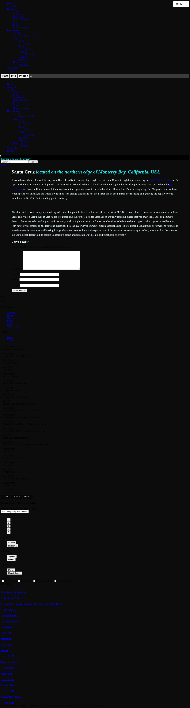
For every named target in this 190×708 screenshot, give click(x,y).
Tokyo (28, 49)
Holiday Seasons (21, 27)
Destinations (13, 30)
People (16, 25)
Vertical (11, 543)
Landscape (18, 14)
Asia (15, 38)
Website (15, 285)
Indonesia (23, 41)
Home (10, 3)
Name (15, 274)
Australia (17, 33)
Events (16, 22)
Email (15, 279)
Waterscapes (13, 326)
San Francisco (13, 340)
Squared (11, 556)
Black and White (21, 19)
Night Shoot (18, 17)
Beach (10, 337)
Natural (11, 559)
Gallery (10, 9)
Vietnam (23, 59)
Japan (21, 46)
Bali (27, 43)
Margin (11, 570)
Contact (10, 70)
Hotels (10, 315)
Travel (16, 11)
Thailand (23, 51)
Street (9, 320)
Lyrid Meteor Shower (161, 180)
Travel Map (12, 67)
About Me (12, 6)
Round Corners (14, 573)
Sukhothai (29, 54)
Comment (17, 269)
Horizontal (12, 546)
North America (20, 62)
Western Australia (27, 35)
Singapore (23, 57)
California (23, 65)
